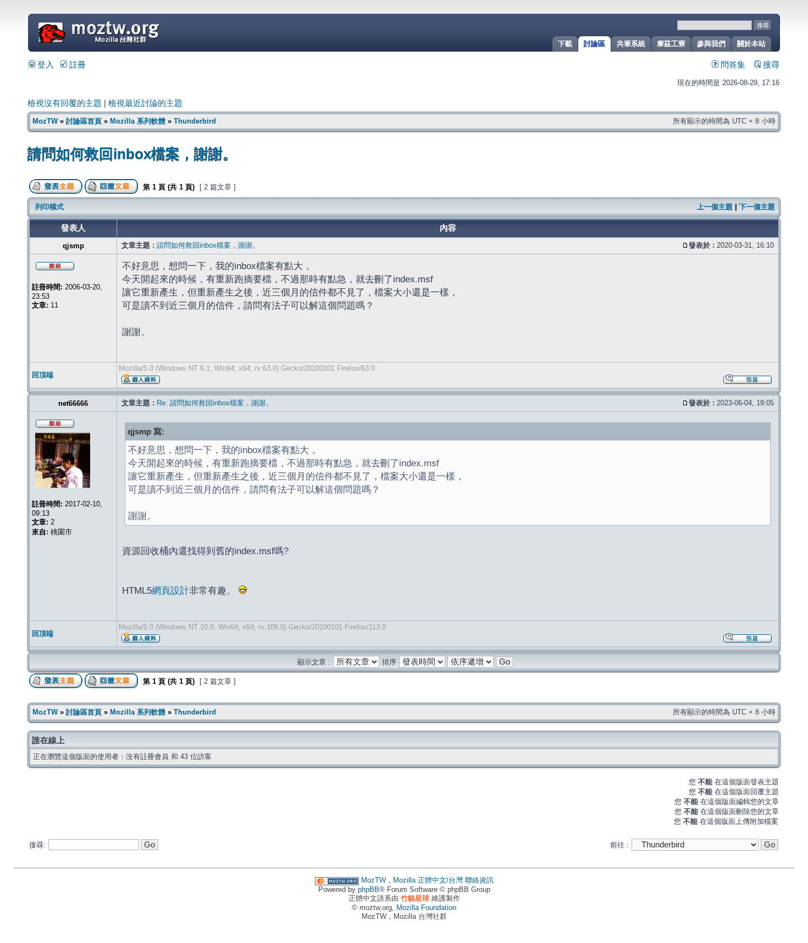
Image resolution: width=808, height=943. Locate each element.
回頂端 (42, 375)
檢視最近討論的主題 (145, 103)
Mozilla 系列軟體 (137, 121)
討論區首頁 (84, 121)
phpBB (368, 889)
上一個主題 (715, 207)
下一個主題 (757, 207)
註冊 (76, 64)
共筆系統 (631, 44)
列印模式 (49, 207)
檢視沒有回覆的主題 (64, 103)
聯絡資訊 (479, 880)
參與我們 (711, 44)
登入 (44, 64)
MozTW (125, 31)
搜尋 (770, 64)
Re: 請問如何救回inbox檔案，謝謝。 (215, 403)
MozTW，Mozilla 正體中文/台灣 (412, 880)
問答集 (731, 64)
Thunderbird (195, 121)
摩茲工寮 (671, 44)
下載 (565, 44)
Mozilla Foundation (426, 907)
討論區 (594, 44)
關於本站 (751, 44)
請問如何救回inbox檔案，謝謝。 (132, 153)
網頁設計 (170, 590)
